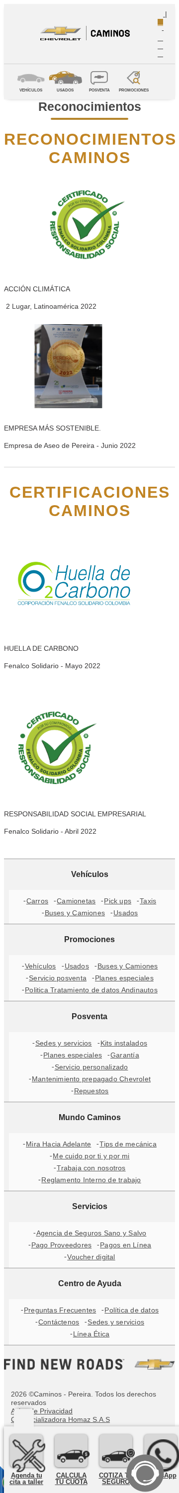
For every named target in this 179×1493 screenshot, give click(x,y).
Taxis (148, 901)
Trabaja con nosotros (91, 1168)
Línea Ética (91, 1334)
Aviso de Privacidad (42, 1411)
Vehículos (40, 966)
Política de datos (131, 1310)
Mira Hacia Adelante (58, 1144)
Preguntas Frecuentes (60, 1310)
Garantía (124, 1055)
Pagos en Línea (125, 1245)
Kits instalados (123, 1043)
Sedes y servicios (63, 1043)
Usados (125, 913)
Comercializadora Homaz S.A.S (60, 1419)
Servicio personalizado (91, 1067)
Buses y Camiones (75, 913)
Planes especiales (124, 978)
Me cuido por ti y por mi (91, 1156)
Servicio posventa (58, 978)
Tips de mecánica (128, 1144)
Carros (37, 901)
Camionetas (76, 901)
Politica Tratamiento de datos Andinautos (91, 990)
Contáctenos (58, 1322)
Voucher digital (91, 1257)
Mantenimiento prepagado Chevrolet (91, 1079)
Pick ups (117, 901)
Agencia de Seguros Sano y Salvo (91, 1233)
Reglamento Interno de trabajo (91, 1180)
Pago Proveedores (61, 1245)
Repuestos (91, 1091)
